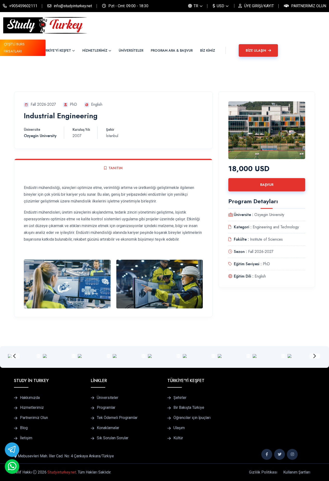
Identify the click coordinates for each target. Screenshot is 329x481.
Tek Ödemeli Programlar (117, 418)
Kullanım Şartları (296, 472)
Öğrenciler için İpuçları (192, 418)
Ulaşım (179, 428)
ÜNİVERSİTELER (131, 50)
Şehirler (179, 398)
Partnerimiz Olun (308, 6)
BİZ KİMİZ (207, 50)
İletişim (26, 438)
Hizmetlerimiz (32, 407)
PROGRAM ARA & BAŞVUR (172, 50)
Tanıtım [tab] (116, 168)
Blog (24, 428)
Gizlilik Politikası (263, 472)
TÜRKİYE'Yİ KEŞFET (56, 50)
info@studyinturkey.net (73, 6)
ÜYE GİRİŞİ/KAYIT (259, 6)
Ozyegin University (40, 136)
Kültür (178, 438)
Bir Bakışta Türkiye (188, 407)
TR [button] (195, 6)
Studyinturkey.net (61, 472)
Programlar (106, 407)
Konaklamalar (108, 428)
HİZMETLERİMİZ (94, 50)
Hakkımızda (30, 398)
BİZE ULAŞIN (256, 50)
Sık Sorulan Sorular (112, 438)
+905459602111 (23, 6)
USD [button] (220, 6)
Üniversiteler (107, 398)
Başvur (267, 184)
